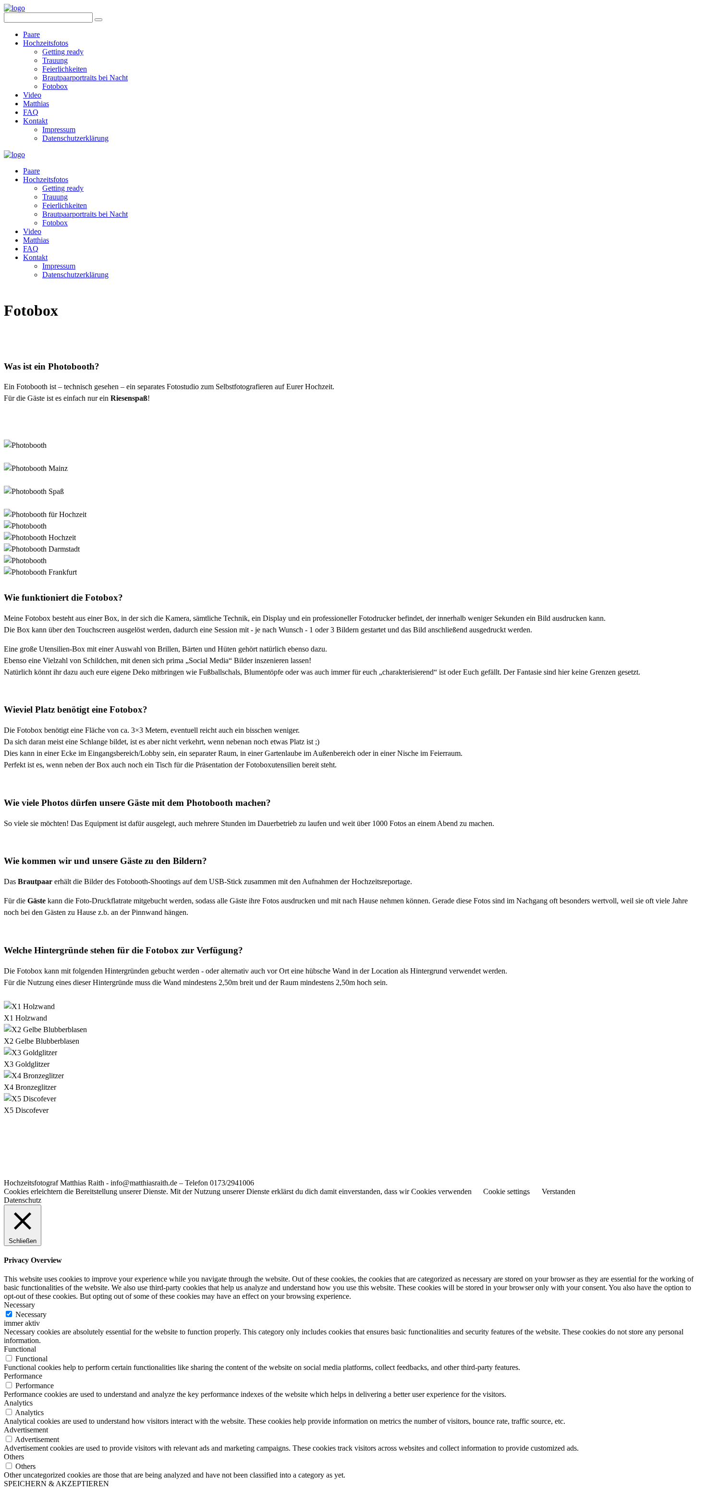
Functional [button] (20, 1349)
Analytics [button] (18, 1403)
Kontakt (35, 121)
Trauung (55, 60)
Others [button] (14, 1457)
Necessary (31, 1314)
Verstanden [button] (558, 1191)
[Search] (98, 19)
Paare (31, 34)
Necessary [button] (19, 1305)
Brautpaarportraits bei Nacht (85, 78)
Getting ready (63, 52)
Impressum (58, 129)
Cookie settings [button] (506, 1191)
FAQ (30, 112)
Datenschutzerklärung (75, 138)
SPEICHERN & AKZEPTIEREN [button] (56, 1484)
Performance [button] (23, 1376)
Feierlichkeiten (64, 69)
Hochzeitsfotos (45, 43)
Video (32, 95)
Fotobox (55, 86)
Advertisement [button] (26, 1430)
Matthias (36, 103)
